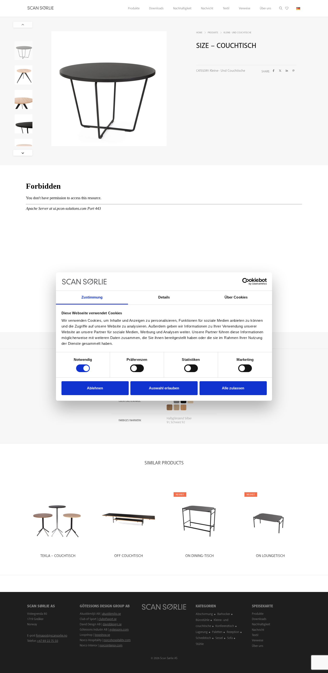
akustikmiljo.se (111, 614)
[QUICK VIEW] (57, 544)
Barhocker (223, 614)
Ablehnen (95, 388)
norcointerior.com (110, 645)
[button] (22, 153)
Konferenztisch (224, 626)
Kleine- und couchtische (237, 32)
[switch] (137, 368)
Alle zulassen (233, 388)
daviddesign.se (112, 624)
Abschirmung (204, 614)
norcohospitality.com (117, 640)
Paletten (217, 632)
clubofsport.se (107, 619)
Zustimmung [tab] (92, 297)
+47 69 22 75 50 (47, 641)
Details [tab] (164, 297)
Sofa (230, 638)
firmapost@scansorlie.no (51, 636)
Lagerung (202, 632)
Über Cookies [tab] (236, 297)
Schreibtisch (203, 638)
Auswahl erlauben (164, 388)
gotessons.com (119, 630)
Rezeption (233, 632)
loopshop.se (102, 635)
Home (199, 32)
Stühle (200, 644)
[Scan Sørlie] (40, 8)
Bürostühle (202, 620)
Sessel (219, 638)
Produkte (213, 32)
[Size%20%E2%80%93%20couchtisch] (273, 71)
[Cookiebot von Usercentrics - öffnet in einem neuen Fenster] (246, 281)
